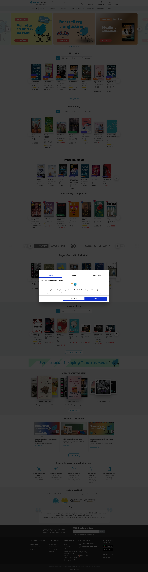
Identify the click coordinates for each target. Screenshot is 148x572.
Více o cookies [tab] (97, 275)
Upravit (73, 298)
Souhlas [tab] (51, 275)
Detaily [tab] (74, 275)
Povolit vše (96, 298)
